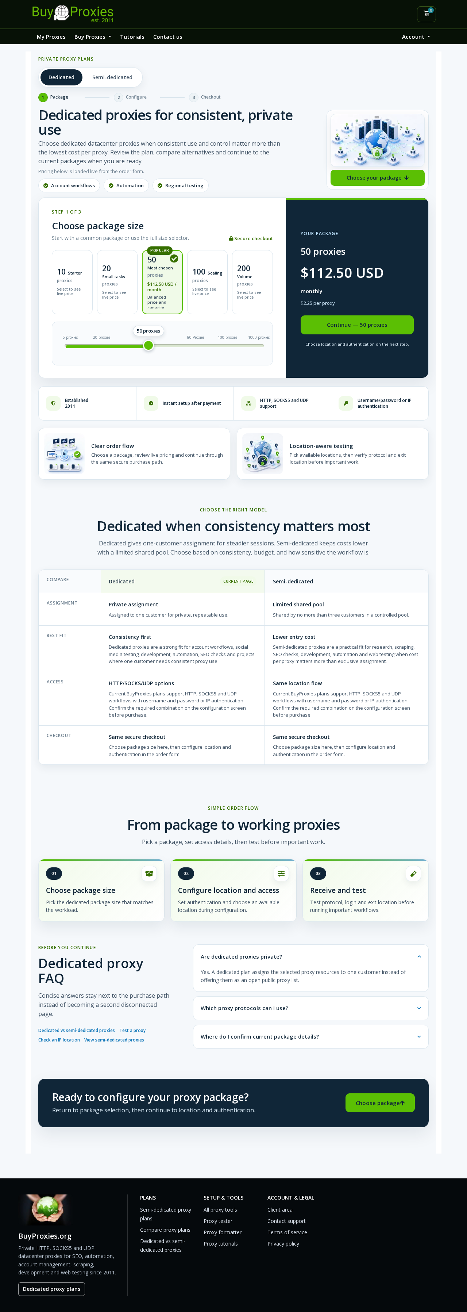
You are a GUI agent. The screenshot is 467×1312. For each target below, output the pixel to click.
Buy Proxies (90, 36)
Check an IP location (59, 1040)
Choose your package (374, 177)
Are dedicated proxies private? (241, 956)
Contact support (286, 1220)
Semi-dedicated (112, 77)
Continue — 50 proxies (357, 324)
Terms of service (287, 1232)
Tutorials (132, 36)
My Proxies (51, 36)
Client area (280, 1209)
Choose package (378, 1102)
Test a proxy (132, 1030)
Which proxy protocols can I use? (244, 1008)
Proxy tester (218, 1220)
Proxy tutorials (221, 1243)
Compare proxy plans (165, 1229)
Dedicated (61, 77)
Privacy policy (283, 1243)
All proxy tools (220, 1209)
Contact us (167, 36)
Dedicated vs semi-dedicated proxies (76, 1030)
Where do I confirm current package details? (260, 1036)
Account (414, 36)
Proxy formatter (223, 1232)
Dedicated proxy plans (51, 1288)
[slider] (148, 345)
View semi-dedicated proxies (114, 1040)
